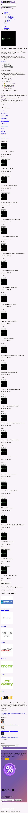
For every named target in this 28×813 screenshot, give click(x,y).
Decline (2, 758)
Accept (7, 758)
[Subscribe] (17, 746)
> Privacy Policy (10, 713)
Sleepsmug (3, 133)
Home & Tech (10, 16)
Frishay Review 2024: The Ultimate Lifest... (9, 724)
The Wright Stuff (5, 610)
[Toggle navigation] (16, 3)
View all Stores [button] (4, 141)
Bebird (2, 128)
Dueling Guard (4, 126)
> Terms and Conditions (19, 713)
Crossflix (3, 674)
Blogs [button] (5, 13)
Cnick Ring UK (4, 116)
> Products (3, 713)
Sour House (3, 110)
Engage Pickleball (5, 121)
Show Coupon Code (5, 159)
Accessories (6, 28)
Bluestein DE (4, 118)
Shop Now (3, 61)
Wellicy (2, 691)
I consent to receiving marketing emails (9, 801)
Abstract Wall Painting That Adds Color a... (9, 731)
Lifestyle (9, 20)
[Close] (12, 8)
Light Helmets (4, 113)
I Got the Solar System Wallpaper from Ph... (9, 737)
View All (9, 21)
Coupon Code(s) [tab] (8, 67)
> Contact (6, 714)
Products (6, 12)
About (5, 23)
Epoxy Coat (3, 658)
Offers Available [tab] (8, 65)
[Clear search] (15, 809)
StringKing (3, 626)
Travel (8, 14)
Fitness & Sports (10, 17)
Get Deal (3, 210)
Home (5, 10)
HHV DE (3, 136)
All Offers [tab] (7, 64)
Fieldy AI (3, 131)
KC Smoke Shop (5, 138)
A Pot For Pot (4, 123)
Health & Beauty (11, 19)
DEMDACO (4, 642)
